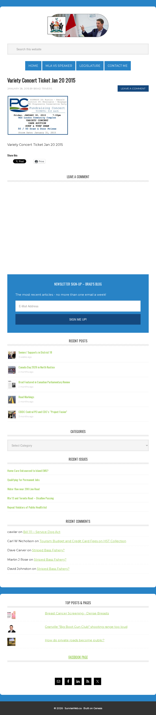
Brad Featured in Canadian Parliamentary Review (44, 382)
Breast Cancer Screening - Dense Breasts (77, 613)
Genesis (97, 708)
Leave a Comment (133, 88)
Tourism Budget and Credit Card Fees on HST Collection (83, 541)
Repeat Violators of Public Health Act (27, 507)
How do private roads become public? (74, 640)
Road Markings (26, 397)
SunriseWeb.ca (73, 708)
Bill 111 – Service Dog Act (41, 532)
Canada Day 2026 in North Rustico (36, 367)
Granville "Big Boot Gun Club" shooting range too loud (86, 627)
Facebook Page (78, 657)
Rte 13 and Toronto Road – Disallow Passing (30, 498)
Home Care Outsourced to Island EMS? (27, 470)
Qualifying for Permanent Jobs (23, 480)
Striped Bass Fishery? (48, 550)
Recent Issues (78, 459)
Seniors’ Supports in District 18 (35, 352)
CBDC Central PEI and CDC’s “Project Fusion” (42, 412)
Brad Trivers (78, 25)
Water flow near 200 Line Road (23, 489)
